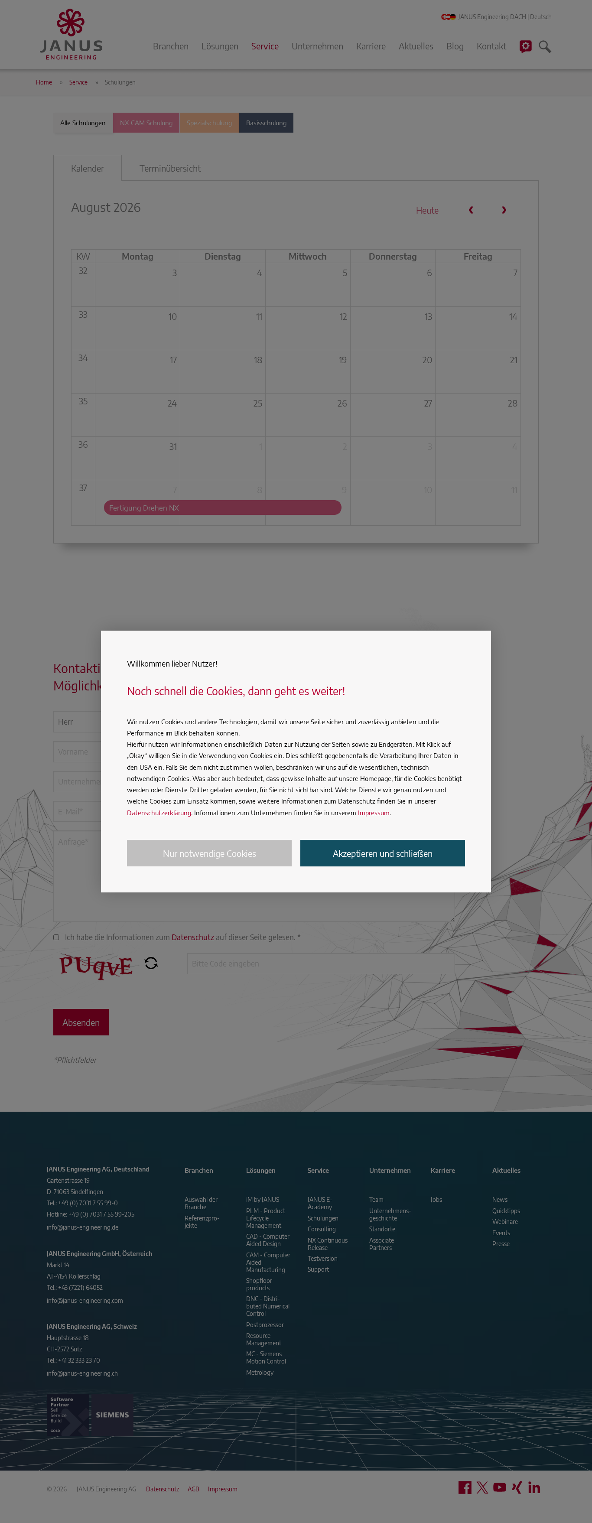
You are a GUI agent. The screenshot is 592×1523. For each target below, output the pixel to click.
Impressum (374, 813)
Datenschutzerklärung (159, 813)
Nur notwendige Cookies (209, 853)
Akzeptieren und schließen (383, 853)
